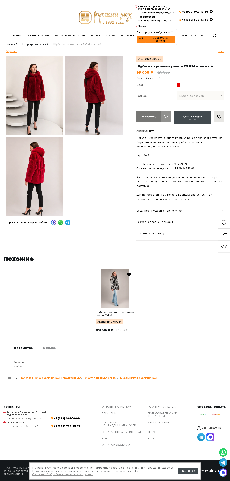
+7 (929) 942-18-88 (195, 11)
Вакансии (109, 413)
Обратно (11, 51)
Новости (108, 438)
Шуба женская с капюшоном (138, 378)
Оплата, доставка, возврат (121, 432)
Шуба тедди (91, 378)
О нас (152, 432)
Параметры (24, 348)
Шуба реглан (108, 378)
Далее (220, 51)
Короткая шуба (71, 378)
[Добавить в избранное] (219, 116)
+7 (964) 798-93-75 (195, 19)
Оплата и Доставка (116, 445)
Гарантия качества (161, 406)
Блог (151, 438)
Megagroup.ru (218, 470)
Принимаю (188, 470)
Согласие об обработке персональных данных (62, 474)
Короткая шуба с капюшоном (40, 378)
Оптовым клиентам (116, 406)
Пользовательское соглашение (162, 415)
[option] (115, 300)
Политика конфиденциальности (119, 424)
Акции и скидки (160, 422)
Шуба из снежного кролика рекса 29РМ (115, 313)
